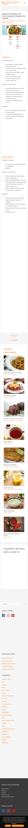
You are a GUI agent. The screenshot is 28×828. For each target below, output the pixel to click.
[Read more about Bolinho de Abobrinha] (14, 455)
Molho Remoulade (9, 511)
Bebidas (4, 684)
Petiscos (4, 723)
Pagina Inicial (5, 788)
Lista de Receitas (6, 704)
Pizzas (3, 726)
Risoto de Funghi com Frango (12, 372)
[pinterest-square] (13, 615)
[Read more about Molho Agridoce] (14, 432)
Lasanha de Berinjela (10, 395)
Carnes (4, 693)
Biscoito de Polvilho (7, 658)
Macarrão (4, 706)
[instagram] (9, 615)
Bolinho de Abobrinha (10, 465)
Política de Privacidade (7, 796)
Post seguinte (14, 340)
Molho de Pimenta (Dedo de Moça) (12, 534)
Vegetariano (16, 466)
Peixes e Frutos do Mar (8, 720)
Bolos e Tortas (10, 420)
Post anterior (14, 335)
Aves (3, 682)
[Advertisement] (14, 137)
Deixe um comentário (7, 21)
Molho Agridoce (8, 441)
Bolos (5, 420)
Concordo (8, 825)
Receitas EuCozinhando (17, 489)
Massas (4, 709)
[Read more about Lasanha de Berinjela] (14, 386)
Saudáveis (10, 22)
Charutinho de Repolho (8, 669)
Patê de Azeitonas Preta (8, 663)
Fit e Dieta (16, 21)
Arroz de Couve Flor (7, 661)
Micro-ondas (5, 712)
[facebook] (4, 615)
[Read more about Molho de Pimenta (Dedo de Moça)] (14, 524)
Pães (3, 717)
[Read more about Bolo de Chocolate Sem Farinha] (14, 409)
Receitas (3, 790)
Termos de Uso (5, 794)
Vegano (4, 739)
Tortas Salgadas (6, 737)
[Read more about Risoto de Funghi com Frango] (14, 363)
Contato (3, 792)
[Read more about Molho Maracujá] (14, 478)
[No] (26, 822)
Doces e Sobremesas (7, 695)
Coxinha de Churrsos (7, 666)
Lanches (4, 701)
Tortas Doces (5, 734)
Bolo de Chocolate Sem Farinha (13, 418)
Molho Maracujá (8, 488)
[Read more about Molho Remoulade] (14, 501)
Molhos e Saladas (7, 443)
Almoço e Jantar (7, 374)
